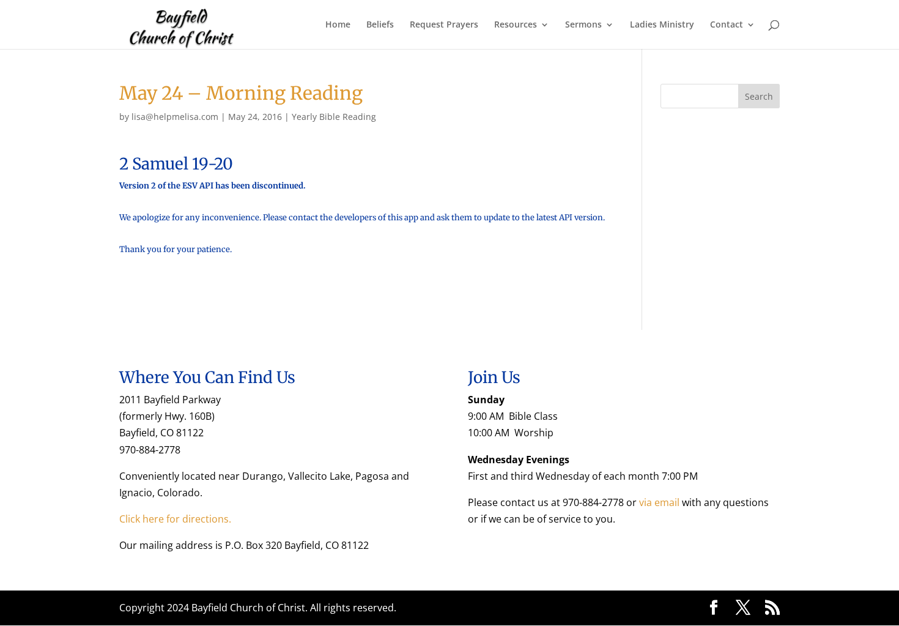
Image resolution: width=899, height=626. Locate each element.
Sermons (583, 25)
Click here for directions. (175, 519)
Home (337, 25)
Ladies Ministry (662, 25)
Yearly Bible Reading (334, 116)
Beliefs (380, 25)
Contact (726, 25)
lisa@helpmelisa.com (174, 116)
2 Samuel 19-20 (176, 164)
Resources (515, 25)
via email (659, 502)
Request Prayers (444, 25)
